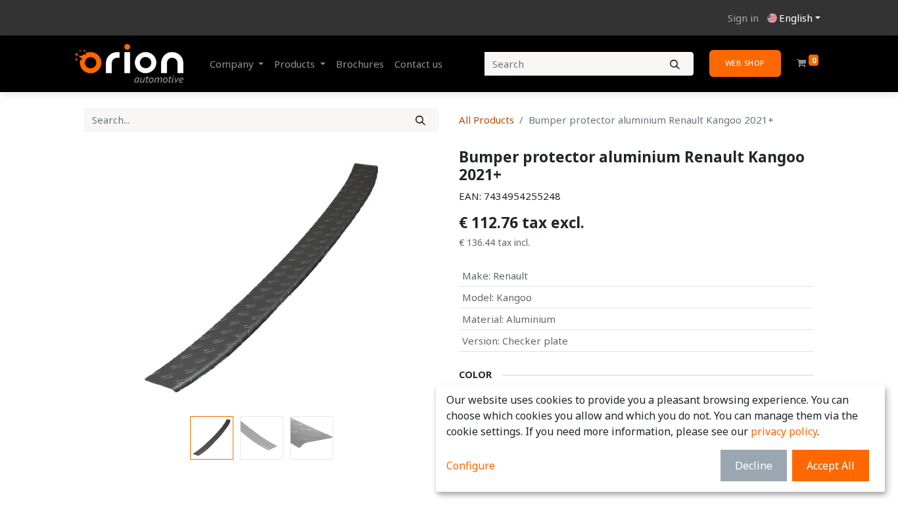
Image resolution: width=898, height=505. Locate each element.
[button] (110, 279)
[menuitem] (360, 64)
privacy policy (784, 431)
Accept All (831, 465)
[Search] (675, 64)
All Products (486, 119)
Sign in (743, 17)
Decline (753, 465)
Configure (470, 465)
